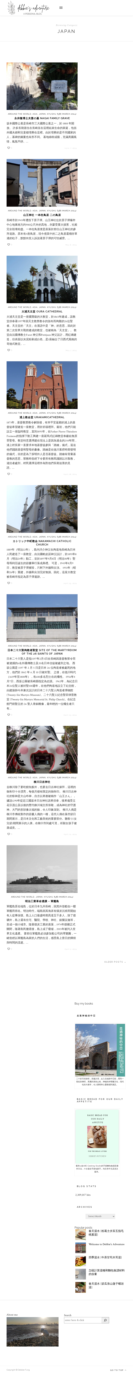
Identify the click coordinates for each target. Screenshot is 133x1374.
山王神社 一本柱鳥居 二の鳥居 (42, 215)
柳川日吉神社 (42, 781)
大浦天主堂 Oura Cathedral (42, 311)
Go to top (117, 1370)
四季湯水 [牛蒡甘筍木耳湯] (105, 1257)
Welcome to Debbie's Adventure (107, 1244)
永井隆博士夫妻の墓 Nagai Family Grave (42, 118)
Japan (42, 114)
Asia (35, 114)
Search (67, 1315)
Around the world (19, 114)
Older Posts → (115, 962)
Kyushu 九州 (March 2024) (61, 114)
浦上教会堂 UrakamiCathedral (42, 417)
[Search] (105, 1320)
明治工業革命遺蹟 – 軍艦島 (42, 901)
